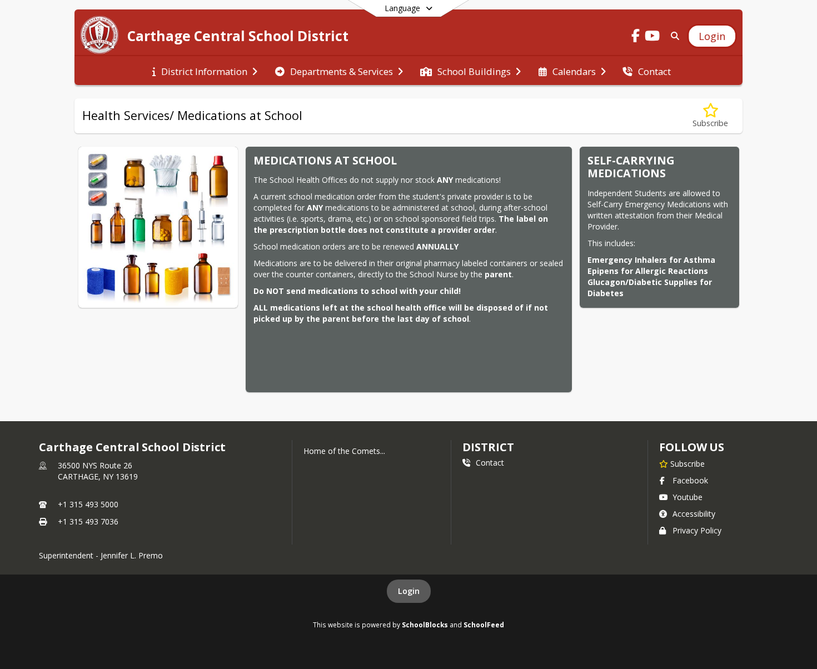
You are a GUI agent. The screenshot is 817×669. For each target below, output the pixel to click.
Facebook (690, 480)
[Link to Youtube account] (652, 37)
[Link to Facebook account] (635, 37)
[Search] (672, 36)
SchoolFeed (484, 624)
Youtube (687, 497)
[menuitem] (205, 70)
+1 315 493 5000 (88, 504)
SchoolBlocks (425, 624)
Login (409, 591)
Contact (490, 462)
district (488, 447)
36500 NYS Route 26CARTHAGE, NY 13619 (98, 471)
